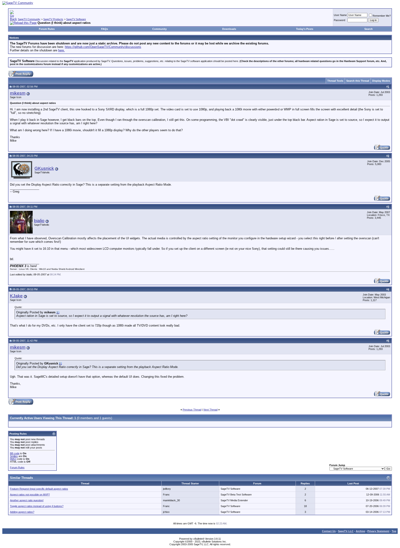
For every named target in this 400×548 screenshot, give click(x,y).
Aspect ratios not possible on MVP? (30, 494)
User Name (340, 15)
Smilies (14, 456)
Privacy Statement (378, 531)
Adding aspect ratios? (22, 512)
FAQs (104, 29)
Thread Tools (335, 80)
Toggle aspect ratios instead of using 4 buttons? (36, 506)
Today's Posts (304, 29)
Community (159, 29)
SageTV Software (76, 19)
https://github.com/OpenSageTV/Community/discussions (103, 47)
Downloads (229, 29)
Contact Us (329, 531)
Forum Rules (47, 29)
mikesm (17, 93)
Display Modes (381, 80)
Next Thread (210, 409)
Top (394, 531)
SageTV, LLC (345, 531)
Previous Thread (192, 409)
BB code (14, 453)
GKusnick (44, 168)
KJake (16, 295)
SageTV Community (29, 19)
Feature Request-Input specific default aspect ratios (39, 488)
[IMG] (13, 459)
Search (368, 29)
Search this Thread (357, 80)
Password (339, 20)
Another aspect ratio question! (27, 500)
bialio (39, 220)
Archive (360, 531)
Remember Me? (382, 15)
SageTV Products (53, 19)
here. (61, 50)
